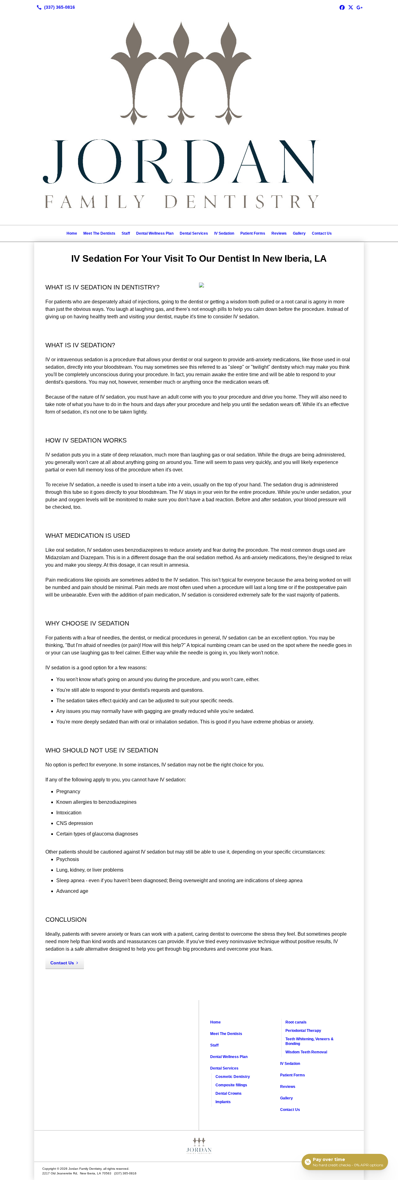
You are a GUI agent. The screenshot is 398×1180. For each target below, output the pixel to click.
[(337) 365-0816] (54, 7)
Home (72, 233)
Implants (223, 1102)
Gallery (299, 233)
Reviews (279, 233)
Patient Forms (252, 233)
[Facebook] (342, 7)
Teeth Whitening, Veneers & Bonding (309, 1041)
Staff (126, 233)
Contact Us (322, 233)
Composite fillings (231, 1085)
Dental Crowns (228, 1093)
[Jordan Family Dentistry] (199, 1146)
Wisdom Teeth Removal (306, 1052)
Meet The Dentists (99, 233)
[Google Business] (359, 7)
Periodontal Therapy (303, 1030)
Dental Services (194, 233)
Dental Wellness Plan (155, 233)
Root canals (296, 1022)
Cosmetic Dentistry (232, 1077)
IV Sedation (224, 233)
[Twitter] (350, 7)
